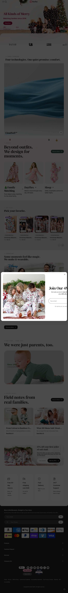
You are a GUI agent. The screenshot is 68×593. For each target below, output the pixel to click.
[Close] (64, 274)
